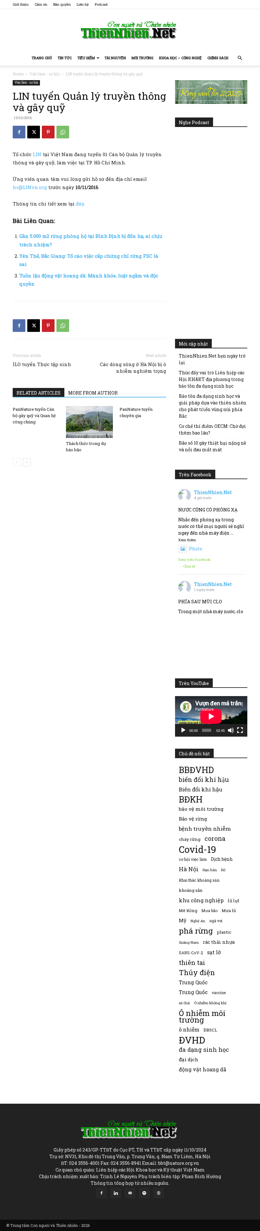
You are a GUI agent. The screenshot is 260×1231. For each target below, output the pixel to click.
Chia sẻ (189, 566)
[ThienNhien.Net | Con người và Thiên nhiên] (130, 30)
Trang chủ (42, 57)
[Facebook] (19, 132)
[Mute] (231, 730)
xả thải (184, 1003)
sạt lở (214, 952)
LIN (38, 154)
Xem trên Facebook (194, 559)
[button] (239, 58)
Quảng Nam (189, 942)
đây (80, 203)
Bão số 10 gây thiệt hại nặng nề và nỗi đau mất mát (212, 446)
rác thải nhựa (219, 942)
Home (18, 73)
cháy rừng (189, 839)
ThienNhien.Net (213, 492)
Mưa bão (209, 910)
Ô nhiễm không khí (210, 1002)
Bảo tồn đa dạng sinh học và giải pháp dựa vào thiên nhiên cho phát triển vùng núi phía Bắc (212, 406)
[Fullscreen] (240, 730)
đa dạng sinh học (204, 1049)
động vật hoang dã (202, 1069)
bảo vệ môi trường (201, 809)
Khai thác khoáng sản (199, 880)
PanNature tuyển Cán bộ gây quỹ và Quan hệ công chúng (34, 415)
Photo (195, 549)
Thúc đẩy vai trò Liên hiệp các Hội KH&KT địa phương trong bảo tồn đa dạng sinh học (211, 379)
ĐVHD (192, 1040)
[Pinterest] (48, 132)
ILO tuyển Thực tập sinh (42, 364)
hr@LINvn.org (30, 187)
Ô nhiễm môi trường (202, 1016)
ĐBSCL (210, 1030)
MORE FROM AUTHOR (93, 393)
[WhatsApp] (62, 132)
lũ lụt (233, 901)
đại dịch (188, 1059)
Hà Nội (188, 869)
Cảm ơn (41, 4)
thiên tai (192, 962)
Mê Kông (188, 910)
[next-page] (27, 462)
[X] (33, 132)
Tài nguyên (115, 57)
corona (215, 838)
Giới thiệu (21, 4)
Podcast (101, 4)
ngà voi (215, 920)
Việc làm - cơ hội (44, 73)
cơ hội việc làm (193, 859)
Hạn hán (210, 869)
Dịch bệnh (222, 859)
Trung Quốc (193, 982)
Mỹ (182, 920)
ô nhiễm (189, 1029)
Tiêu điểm (86, 57)
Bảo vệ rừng (193, 818)
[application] (211, 716)
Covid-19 (197, 849)
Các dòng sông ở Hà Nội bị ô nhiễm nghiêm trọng (133, 367)
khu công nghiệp (201, 900)
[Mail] (130, 1193)
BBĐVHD (196, 769)
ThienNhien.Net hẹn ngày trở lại (212, 359)
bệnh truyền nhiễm (205, 828)
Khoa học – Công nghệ (180, 57)
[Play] (183, 730)
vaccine (219, 992)
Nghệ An (198, 920)
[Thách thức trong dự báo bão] (89, 422)
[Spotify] (144, 1193)
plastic (224, 932)
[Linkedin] (116, 1193)
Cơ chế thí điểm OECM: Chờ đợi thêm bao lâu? (212, 429)
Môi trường (142, 57)
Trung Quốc (193, 992)
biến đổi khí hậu (204, 779)
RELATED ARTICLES (38, 393)
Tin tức (65, 57)
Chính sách (217, 57)
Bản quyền (62, 4)
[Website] (158, 1193)
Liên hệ (83, 4)
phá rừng (196, 930)
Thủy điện (197, 972)
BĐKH (191, 799)
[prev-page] (17, 462)
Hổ (223, 870)
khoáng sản (191, 890)
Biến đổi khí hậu (200, 789)
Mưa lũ (229, 910)
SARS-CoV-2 (191, 952)
